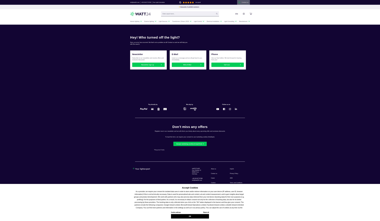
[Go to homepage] (140, 14)
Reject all (206, 212)
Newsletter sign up (147, 65)
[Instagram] (230, 109)
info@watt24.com (134, 2)
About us (213, 169)
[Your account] (241, 14)
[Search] (217, 13)
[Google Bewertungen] (180, 2)
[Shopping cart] (248, 14)
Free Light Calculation (159, 2)
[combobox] (188, 13)
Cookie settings (176, 212)
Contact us (214, 173)
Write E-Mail (187, 65)
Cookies (213, 182)
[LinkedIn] (236, 109)
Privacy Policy (234, 173)
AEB (231, 178)
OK (190, 216)
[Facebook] (224, 109)
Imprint (232, 169)
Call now (227, 65)
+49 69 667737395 (146, 2)
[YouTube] (217, 109)
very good (198, 2)
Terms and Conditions (236, 182)
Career (213, 178)
